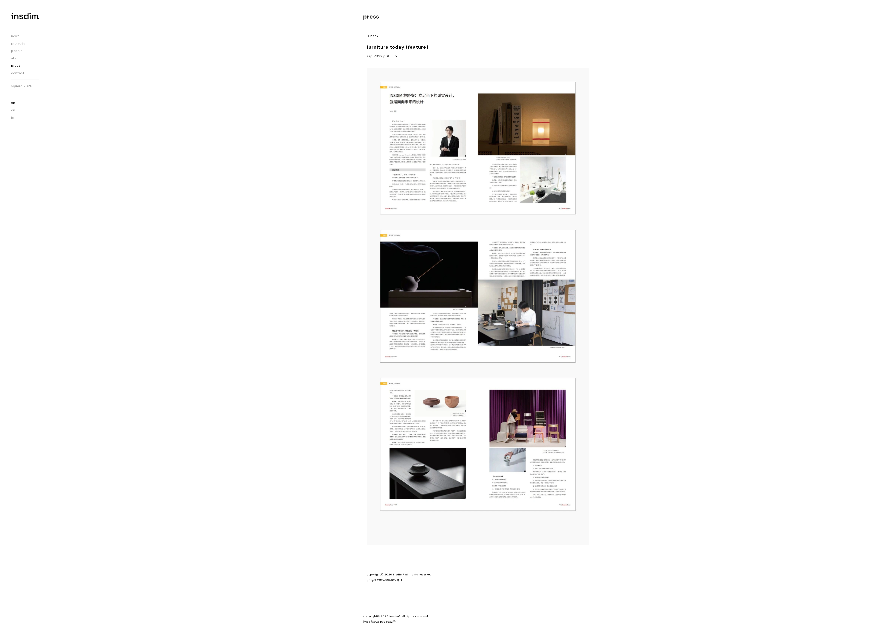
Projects (18, 43)
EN (13, 102)
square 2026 (21, 86)
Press (15, 65)
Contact (18, 73)
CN (13, 110)
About (16, 58)
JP (12, 117)
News (15, 36)
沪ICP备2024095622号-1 (384, 580)
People (17, 51)
